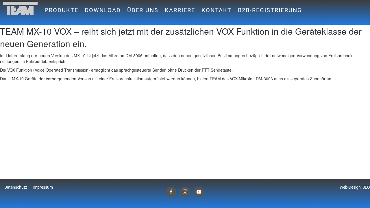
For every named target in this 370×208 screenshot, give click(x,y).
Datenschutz (15, 187)
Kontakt (216, 10)
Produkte (61, 10)
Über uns (142, 10)
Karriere (180, 10)
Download (103, 10)
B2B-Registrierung (270, 10)
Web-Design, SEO (355, 187)
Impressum (43, 187)
